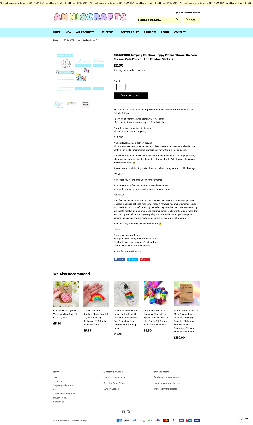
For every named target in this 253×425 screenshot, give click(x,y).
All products (85, 32)
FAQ (55, 389)
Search (56, 377)
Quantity (118, 81)
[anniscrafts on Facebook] (123, 412)
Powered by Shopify (80, 420)
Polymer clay (130, 32)
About (165, 32)
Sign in (177, 13)
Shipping (118, 70)
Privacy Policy (60, 397)
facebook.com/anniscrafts (167, 377)
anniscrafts (64, 420)
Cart (194, 19)
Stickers (108, 32)
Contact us (58, 401)
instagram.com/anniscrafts (167, 383)
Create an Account (192, 13)
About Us (57, 381)
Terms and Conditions (64, 393)
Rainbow (150, 32)
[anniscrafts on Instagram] (128, 412)
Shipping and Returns (63, 385)
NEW (68, 32)
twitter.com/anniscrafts (165, 389)
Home (57, 32)
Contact (180, 32)
